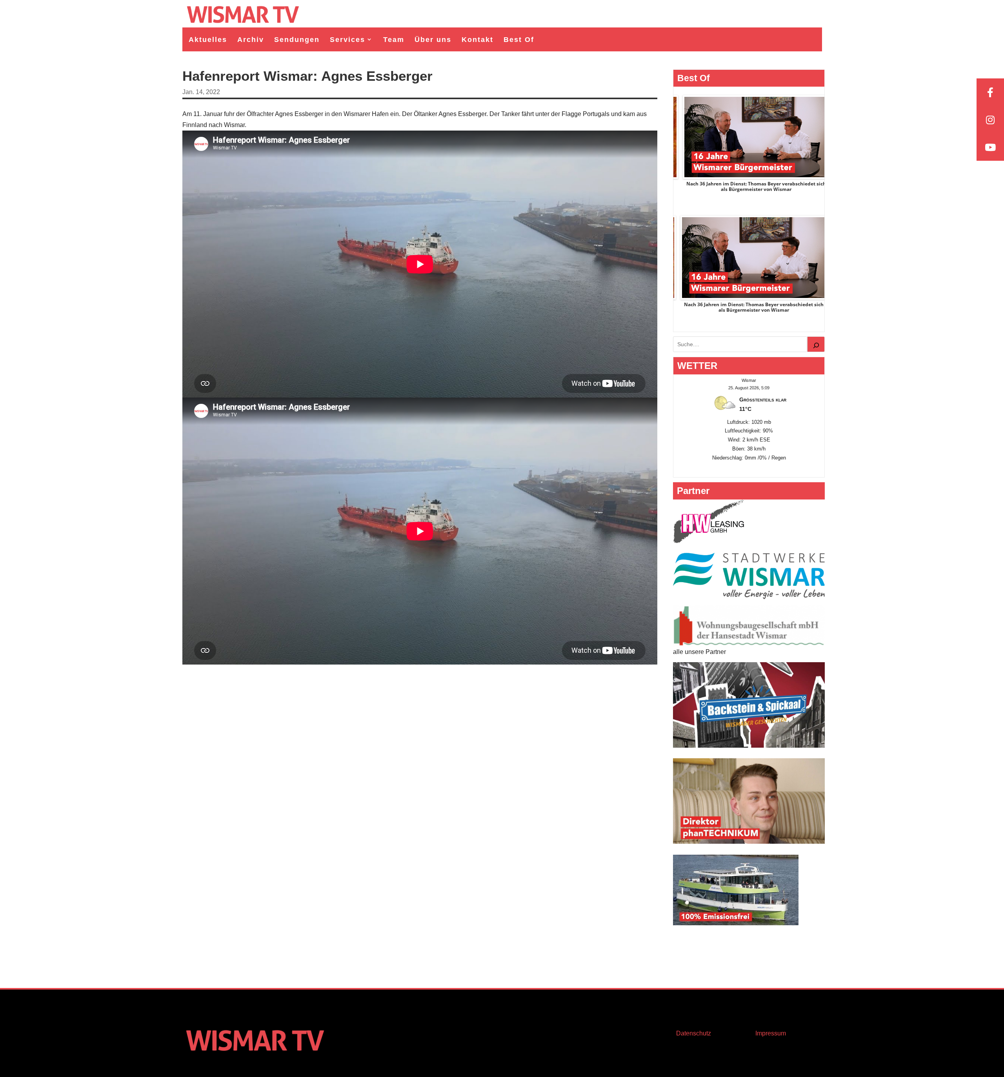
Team (393, 40)
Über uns (433, 40)
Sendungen (297, 40)
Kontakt (477, 40)
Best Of (519, 40)
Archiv (250, 40)
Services (347, 40)
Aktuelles (208, 40)
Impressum (770, 1033)
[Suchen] (816, 344)
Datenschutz (693, 1033)
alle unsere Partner (699, 651)
